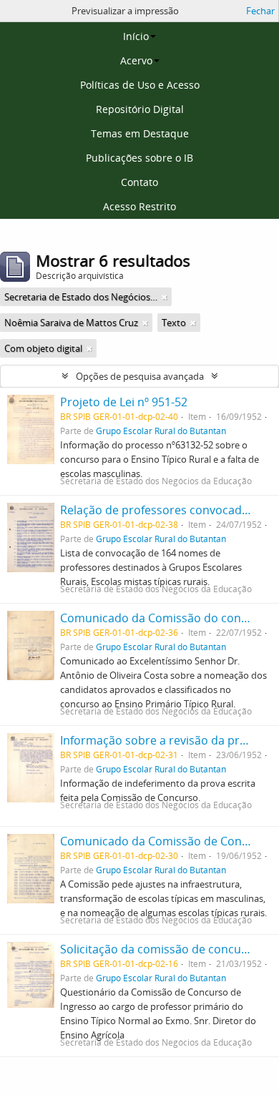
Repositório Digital (140, 109)
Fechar (260, 10)
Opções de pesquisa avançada (140, 376)
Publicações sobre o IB (139, 158)
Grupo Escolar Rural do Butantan (161, 430)
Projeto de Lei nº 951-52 (123, 402)
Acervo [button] (136, 60)
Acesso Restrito (139, 206)
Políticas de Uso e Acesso (140, 85)
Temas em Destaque (140, 133)
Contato (139, 182)
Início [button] (136, 36)
